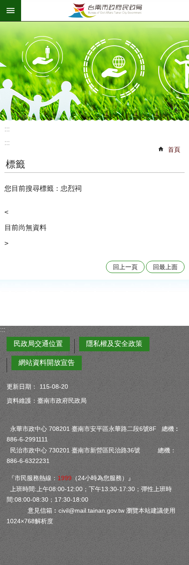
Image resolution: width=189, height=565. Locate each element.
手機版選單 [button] (10, 10)
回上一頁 (125, 266)
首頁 (174, 149)
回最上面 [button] (165, 266)
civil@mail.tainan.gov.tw (91, 510)
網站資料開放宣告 (46, 362)
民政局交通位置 (38, 343)
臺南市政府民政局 (105, 10)
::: (7, 129)
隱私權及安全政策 (114, 343)
